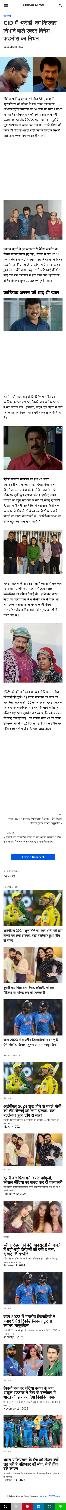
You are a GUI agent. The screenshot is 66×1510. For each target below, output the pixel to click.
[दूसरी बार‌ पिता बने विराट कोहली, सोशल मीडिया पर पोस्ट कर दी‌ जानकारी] (33, 965)
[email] (16, 1506)
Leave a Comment (33, 856)
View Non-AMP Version (50, 1496)
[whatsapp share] (49, 1506)
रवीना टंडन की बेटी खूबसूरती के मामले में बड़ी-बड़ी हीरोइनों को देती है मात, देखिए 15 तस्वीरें (32, 1249)
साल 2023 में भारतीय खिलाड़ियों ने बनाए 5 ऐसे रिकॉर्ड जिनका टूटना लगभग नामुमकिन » (35, 821)
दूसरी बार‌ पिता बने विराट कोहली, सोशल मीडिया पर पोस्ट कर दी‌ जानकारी (33, 1180)
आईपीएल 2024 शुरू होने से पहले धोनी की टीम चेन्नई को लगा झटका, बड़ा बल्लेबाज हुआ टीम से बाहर (33, 935)
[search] (60, 5)
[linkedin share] (38, 1506)
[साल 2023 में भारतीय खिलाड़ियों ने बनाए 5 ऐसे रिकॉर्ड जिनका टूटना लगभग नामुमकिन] (33, 1017)
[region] (33, 170)
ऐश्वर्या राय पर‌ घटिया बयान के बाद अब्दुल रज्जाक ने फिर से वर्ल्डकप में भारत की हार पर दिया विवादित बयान (30, 1392)
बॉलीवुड (6, 1237)
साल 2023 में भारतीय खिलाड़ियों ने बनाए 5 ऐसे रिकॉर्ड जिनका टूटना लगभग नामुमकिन (29, 1321)
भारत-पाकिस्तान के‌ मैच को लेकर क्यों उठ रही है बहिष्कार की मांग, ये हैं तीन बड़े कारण (31, 1464)
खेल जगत (7, 16)
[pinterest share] (27, 1506)
